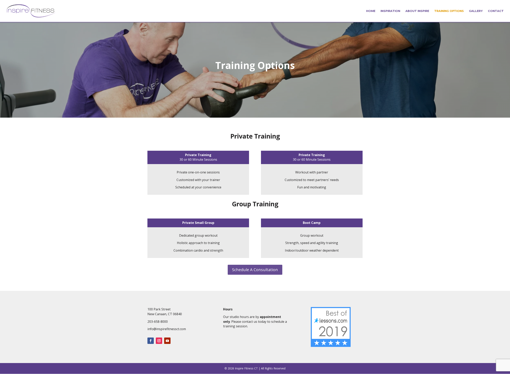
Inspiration (390, 11)
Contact (496, 11)
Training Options (449, 11)
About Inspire (417, 11)
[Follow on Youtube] (167, 341)
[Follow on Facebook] (150, 341)
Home (370, 11)
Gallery (476, 11)
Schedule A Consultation (255, 269)
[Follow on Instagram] (159, 341)
